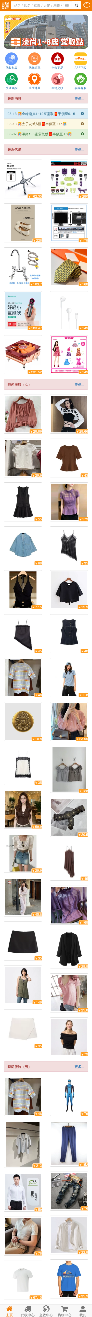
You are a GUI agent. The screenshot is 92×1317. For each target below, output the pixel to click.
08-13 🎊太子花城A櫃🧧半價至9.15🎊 (46, 123)
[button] (28, 44)
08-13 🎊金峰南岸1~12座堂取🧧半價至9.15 (46, 113)
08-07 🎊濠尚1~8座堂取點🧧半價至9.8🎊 (46, 133)
